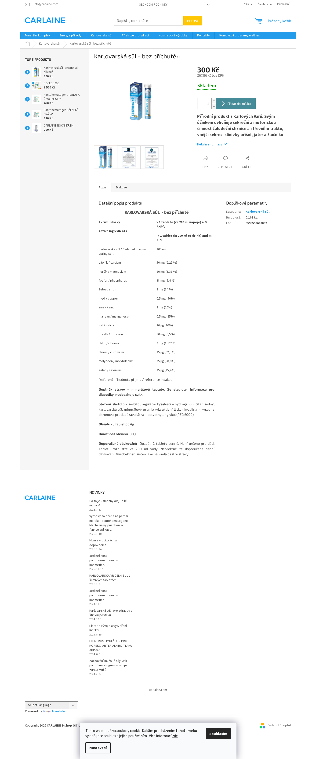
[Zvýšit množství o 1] (213, 101)
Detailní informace (209, 144)
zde (175, 735)
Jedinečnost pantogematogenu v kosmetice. (103, 560)
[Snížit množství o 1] (213, 106)
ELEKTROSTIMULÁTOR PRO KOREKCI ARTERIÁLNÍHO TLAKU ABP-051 (110, 646)
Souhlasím (218, 733)
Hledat (193, 21)
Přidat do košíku (239, 104)
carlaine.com (158, 690)
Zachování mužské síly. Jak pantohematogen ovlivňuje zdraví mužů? (108, 665)
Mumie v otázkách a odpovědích (103, 542)
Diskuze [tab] (121, 187)
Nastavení (98, 747)
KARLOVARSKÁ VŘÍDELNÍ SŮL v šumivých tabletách (109, 578)
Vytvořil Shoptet (280, 725)
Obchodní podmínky (153, 5)
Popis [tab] (103, 187)
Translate (58, 711)
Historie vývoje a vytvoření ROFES (108, 628)
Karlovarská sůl (257, 211)
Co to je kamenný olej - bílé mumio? (108, 503)
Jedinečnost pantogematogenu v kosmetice (103, 595)
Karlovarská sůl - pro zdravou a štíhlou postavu (110, 613)
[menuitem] (37, 35)
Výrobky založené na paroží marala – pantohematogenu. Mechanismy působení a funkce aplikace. (108, 523)
